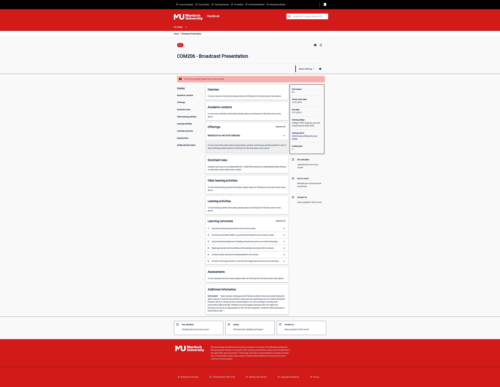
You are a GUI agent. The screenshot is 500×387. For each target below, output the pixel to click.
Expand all (280, 127)
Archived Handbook (257, 5)
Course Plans (204, 5)
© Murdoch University (190, 377)
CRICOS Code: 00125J (258, 377)
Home (176, 34)
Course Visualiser (186, 5)
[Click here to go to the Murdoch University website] (188, 17)
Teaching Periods (222, 5)
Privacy (316, 377)
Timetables (238, 5)
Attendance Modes (278, 5)
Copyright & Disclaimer (290, 377)
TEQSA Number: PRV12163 (224, 377)
